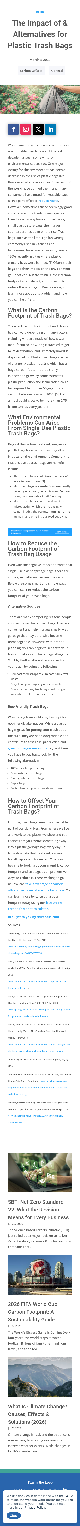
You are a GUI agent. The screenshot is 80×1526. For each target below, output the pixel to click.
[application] (40, 1506)
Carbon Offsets (31, 71)
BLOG (40, 12)
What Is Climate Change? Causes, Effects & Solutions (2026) (37, 1414)
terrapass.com (48, 917)
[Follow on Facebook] (13, 129)
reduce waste (48, 201)
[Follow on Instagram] (25, 129)
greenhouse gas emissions (27, 748)
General (57, 71)
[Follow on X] (38, 129)
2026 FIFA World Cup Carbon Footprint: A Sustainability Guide (32, 1312)
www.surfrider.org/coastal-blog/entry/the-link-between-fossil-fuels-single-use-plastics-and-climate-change (38, 1088)
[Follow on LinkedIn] (50, 129)
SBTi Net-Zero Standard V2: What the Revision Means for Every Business (38, 1210)
